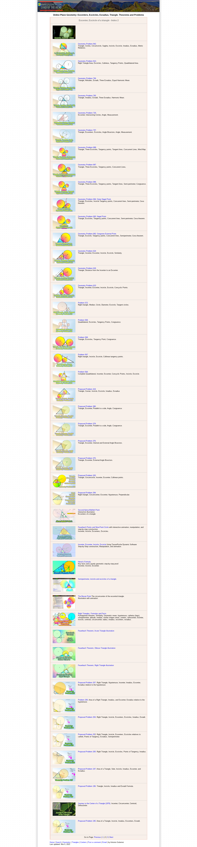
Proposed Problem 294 (87, 493)
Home (52, 842)
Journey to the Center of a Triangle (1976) (94, 803)
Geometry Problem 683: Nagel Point (92, 216)
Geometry (66, 842)
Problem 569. (83, 320)
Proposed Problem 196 (87, 786)
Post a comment (94, 842)
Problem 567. (83, 355)
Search (58, 842)
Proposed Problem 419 (87, 389)
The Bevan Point (84, 596)
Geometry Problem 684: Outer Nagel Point (94, 199)
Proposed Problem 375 (87, 458)
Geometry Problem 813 (87, 61)
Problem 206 (83, 700)
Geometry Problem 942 (87, 44)
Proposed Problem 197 (87, 769)
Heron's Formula (84, 562)
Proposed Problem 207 (87, 683)
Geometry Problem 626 (87, 268)
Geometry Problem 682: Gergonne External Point (97, 234)
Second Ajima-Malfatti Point (89, 510)
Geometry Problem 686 (87, 182)
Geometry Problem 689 (87, 147)
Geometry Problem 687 (87, 165)
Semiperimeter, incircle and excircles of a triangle (97, 579)
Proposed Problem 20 (86, 734)
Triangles (75, 842)
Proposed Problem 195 (87, 821)
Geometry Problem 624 (87, 251)
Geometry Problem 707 (87, 130)
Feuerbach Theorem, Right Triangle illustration (96, 665)
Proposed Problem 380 (87, 406)
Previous (97, 837)
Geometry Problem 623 (87, 286)
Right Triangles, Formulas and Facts (92, 614)
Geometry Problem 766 (87, 78)
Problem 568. (83, 337)
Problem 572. (83, 303)
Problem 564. (83, 372)
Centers (83, 842)
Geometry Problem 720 (87, 113)
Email (104, 842)
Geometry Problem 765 (87, 96)
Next (111, 837)
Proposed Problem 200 (87, 752)
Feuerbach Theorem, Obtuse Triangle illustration (96, 648)
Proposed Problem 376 (87, 441)
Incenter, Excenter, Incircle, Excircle (92, 544)
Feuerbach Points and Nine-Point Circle (93, 527)
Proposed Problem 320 (87, 475)
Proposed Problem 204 (87, 717)
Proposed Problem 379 (87, 424)
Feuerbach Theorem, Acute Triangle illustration (96, 631)
